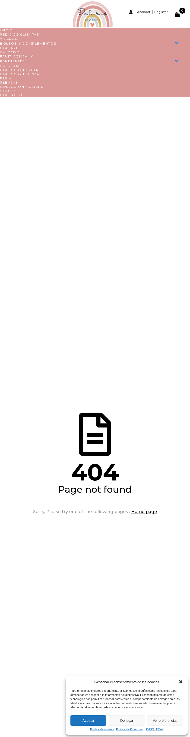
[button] (180, 682)
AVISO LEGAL (155, 729)
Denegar (126, 720)
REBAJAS (9, 82)
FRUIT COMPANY (16, 56)
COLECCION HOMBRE (22, 86)
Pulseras (10, 66)
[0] (180, 14)
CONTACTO (11, 95)
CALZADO (10, 52)
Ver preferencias (165, 720)
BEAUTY (8, 91)
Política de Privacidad (129, 729)
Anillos (8, 38)
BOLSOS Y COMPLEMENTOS (28, 43)
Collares (10, 48)
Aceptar (88, 720)
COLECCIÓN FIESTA (20, 74)
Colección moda (19, 70)
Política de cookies (102, 729)
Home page (144, 511)
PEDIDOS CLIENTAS (20, 34)
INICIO (6, 30)
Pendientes (12, 61)
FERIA (6, 78)
